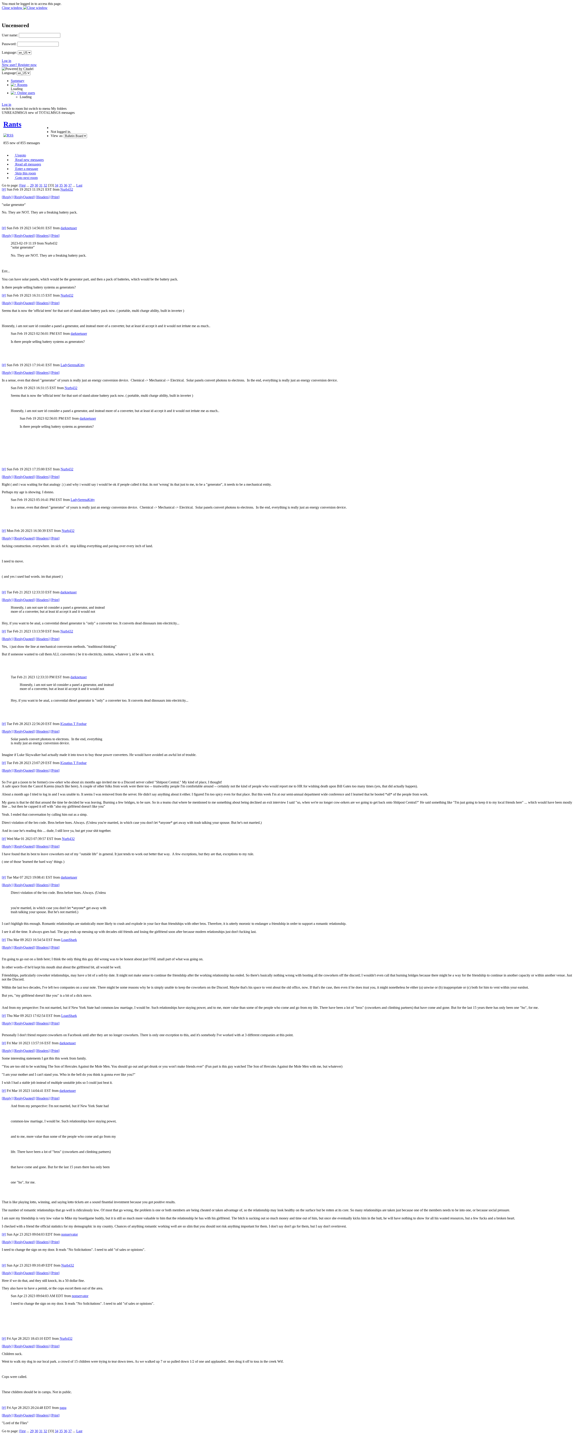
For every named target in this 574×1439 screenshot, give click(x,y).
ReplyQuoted (24, 197)
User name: (10, 35)
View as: (57, 136)
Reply (7, 197)
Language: (9, 52)
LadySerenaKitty (73, 365)
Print (54, 197)
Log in (6, 61)
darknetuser (69, 228)
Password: (9, 44)
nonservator (69, 1234)
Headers (43, 197)
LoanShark (69, 940)
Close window (12, 8)
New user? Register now (19, 65)
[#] (4, 189)
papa (63, 1408)
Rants (12, 124)
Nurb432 (66, 189)
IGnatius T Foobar (73, 724)
